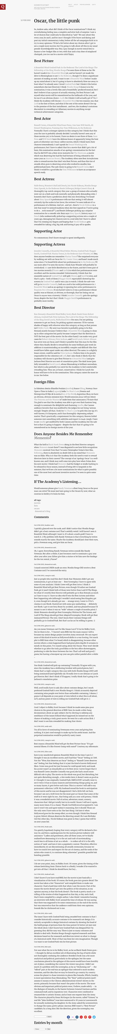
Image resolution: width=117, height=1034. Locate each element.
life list (76, 4)
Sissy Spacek (39, 188)
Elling (82, 388)
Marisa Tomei (58, 254)
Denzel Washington (42, 128)
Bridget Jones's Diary (83, 188)
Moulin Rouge (60, 70)
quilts (94, 4)
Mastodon (72, 1020)
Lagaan (57, 391)
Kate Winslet (84, 254)
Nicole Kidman (77, 186)
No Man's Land (72, 391)
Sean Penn (66, 125)
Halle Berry (39, 186)
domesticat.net (41, 5)
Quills (65, 270)
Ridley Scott (66, 314)
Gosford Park (55, 67)
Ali (92, 125)
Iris (68, 186)
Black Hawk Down (79, 314)
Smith (84, 276)
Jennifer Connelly (41, 251)
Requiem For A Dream (43, 290)
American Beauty (53, 158)
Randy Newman (65, 488)
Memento (42, 438)
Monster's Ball (50, 186)
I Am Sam (76, 125)
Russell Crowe (40, 125)
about (70, 4)
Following (38, 453)
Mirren (74, 276)
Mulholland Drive (63, 320)
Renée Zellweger (67, 188)
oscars (36, 508)
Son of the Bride (68, 394)
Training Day (57, 128)
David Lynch (49, 320)
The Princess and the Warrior (46, 400)
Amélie (69, 388)
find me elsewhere (85, 4)
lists (36, 506)
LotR (62, 98)
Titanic (56, 270)
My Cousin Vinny (70, 259)
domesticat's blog (42, 511)
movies (37, 503)
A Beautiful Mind (41, 67)
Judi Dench (62, 186)
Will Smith (85, 125)
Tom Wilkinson (70, 128)
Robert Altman (48, 339)
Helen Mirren (71, 251)
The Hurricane (80, 153)
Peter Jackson (59, 317)
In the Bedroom (67, 67)
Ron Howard (39, 314)
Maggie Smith (65, 279)
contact (71, 6)
